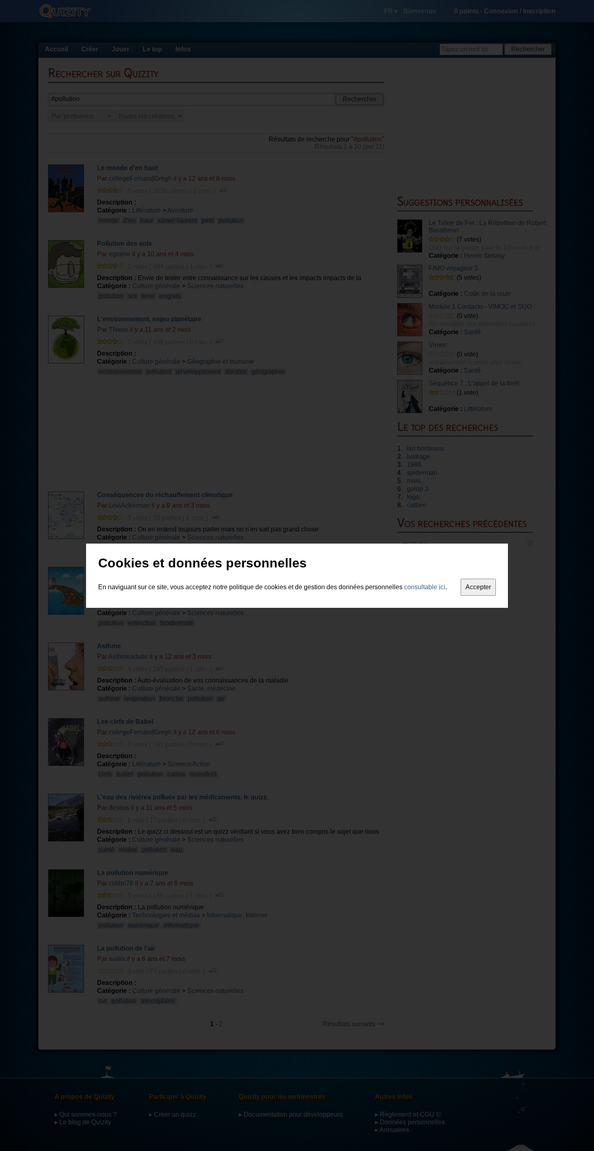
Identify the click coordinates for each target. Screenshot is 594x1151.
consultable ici (424, 587)
